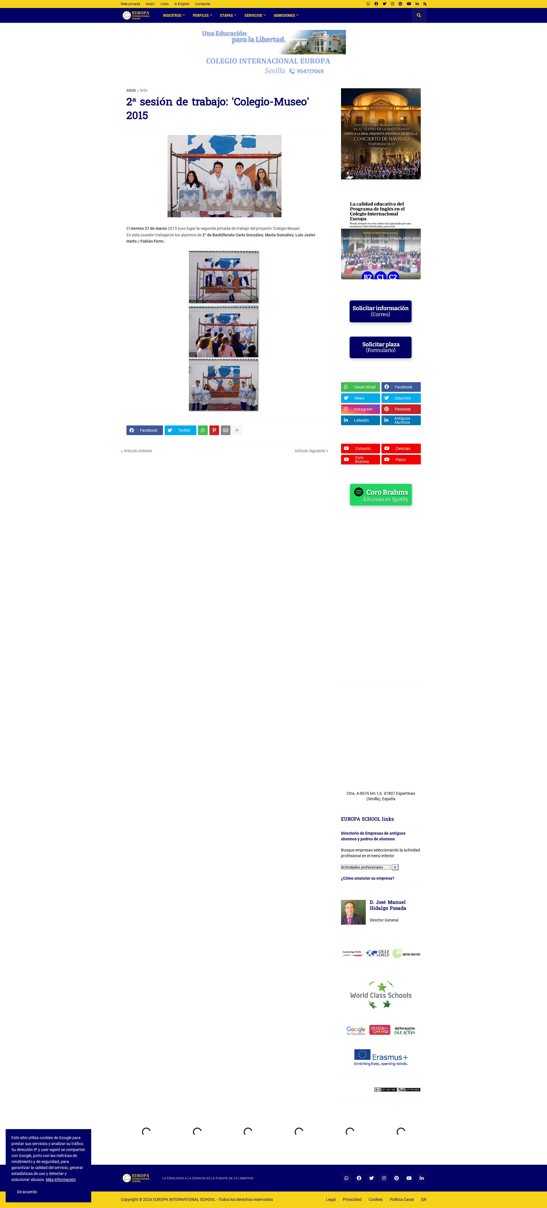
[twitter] (384, 4)
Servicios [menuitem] (253, 15)
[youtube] (409, 4)
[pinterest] (400, 4)
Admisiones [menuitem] (284, 15)
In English (181, 4)
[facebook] (376, 4)
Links (165, 4)
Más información (61, 1179)
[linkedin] (417, 4)
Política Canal (402, 1199)
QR (423, 1199)
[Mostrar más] (237, 430)
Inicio (131, 90)
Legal (331, 1199)
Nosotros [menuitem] (172, 15)
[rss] (424, 4)
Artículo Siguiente (310, 451)
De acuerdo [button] (27, 1191)
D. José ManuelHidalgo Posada (388, 906)
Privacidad (352, 1199)
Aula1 (150, 4)
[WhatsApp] (203, 430)
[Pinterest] (214, 430)
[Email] (225, 430)
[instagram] (392, 4)
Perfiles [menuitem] (201, 15)
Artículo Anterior (138, 451)
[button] (419, 15)
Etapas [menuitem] (226, 15)
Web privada (130, 4)
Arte (143, 90)
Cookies (376, 1199)
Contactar (203, 4)
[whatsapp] (368, 4)
